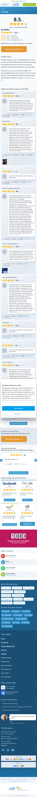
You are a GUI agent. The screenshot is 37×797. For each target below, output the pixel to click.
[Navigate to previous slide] (1, 460)
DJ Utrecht (29, 599)
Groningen (18, 615)
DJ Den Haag (8, 603)
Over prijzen (5, 673)
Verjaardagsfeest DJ (7, 646)
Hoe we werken (6, 669)
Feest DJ (3, 650)
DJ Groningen (8, 592)
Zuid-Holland (8, 626)
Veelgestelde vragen (15, 781)
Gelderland (7, 615)
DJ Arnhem (18, 588)
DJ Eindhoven (21, 592)
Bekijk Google (26, 500)
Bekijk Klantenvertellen (8, 524)
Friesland (27, 611)
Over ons (24, 781)
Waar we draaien (6, 665)
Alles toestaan (18, 408)
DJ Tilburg (7, 595)
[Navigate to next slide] (36, 460)
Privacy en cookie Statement (21, 779)
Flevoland (16, 611)
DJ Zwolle (19, 599)
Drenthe (6, 611)
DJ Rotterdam (20, 603)
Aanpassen (17, 414)
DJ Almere (7, 588)
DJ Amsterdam (19, 595)
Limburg (29, 615)
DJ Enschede (7, 599)
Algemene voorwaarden (7, 779)
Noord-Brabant (8, 619)
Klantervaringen (6, 658)
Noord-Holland (22, 619)
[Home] (15, 4)
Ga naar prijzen (6, 677)
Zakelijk (3, 654)
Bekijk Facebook (9, 500)
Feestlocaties (5, 662)
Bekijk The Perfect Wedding (27, 523)
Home (3, 639)
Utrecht (17, 622)
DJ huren (10, 71)
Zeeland (26, 622)
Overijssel (7, 622)
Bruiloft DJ (4, 643)
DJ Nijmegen (29, 588)
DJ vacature (33, 779)
